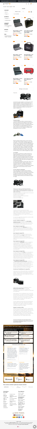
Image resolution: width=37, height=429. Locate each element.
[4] (15, 33)
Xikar (6, 31)
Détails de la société (13, 403)
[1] (25, 34)
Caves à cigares (20, 394)
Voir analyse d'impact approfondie (23, 424)
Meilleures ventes (17, 11)
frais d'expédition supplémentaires (18, 321)
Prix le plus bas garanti (25, 335)
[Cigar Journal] (19, 379)
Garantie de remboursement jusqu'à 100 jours (13, 396)
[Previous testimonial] (5, 358)
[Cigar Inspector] (29, 379)
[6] (16, 33)
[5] (29, 34)
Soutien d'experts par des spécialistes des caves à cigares (25, 340)
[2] (14, 33)
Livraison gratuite (9, 1)
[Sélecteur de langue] (18, 427)
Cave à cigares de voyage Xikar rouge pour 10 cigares (28, 79)
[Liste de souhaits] (33, 4)
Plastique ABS (8, 20)
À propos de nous (12, 394)
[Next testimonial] (32, 358)
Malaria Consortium (13, 422)
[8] (28, 57)
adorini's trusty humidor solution (18, 288)
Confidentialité (5, 407)
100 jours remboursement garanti (23, 1)
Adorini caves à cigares (21, 395)
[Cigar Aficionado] (8, 379)
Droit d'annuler (12, 399)
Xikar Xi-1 (29, 142)
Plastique (7, 18)
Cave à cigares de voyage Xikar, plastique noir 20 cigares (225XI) (28, 31)
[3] (27, 34)
